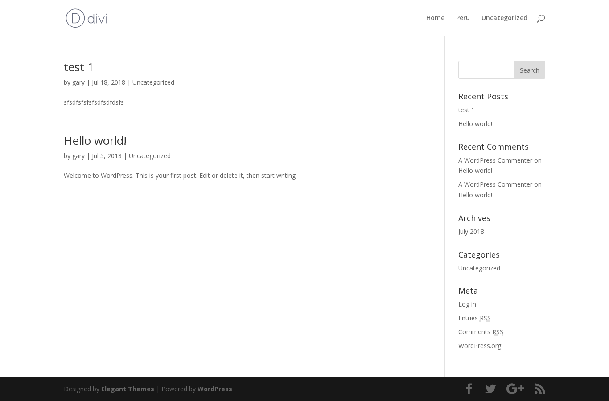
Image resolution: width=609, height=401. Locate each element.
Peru (463, 18)
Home (435, 18)
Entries (474, 318)
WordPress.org (479, 345)
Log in (467, 304)
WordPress (215, 389)
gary (78, 82)
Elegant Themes (127, 389)
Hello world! (95, 140)
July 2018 (471, 231)
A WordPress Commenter (495, 184)
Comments (480, 331)
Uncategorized (504, 18)
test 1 (79, 67)
